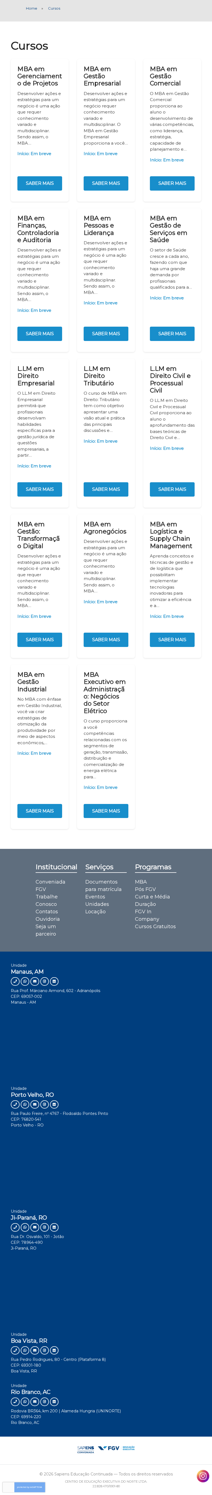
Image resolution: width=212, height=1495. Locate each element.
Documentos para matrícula (103, 885)
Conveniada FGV (50, 885)
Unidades (97, 904)
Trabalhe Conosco (47, 900)
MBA (141, 882)
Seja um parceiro (46, 930)
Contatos (47, 912)
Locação (95, 912)
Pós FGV (145, 889)
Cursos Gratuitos (155, 926)
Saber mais (40, 183)
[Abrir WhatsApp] (198, 1481)
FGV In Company (147, 915)
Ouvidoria (48, 919)
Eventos (95, 897)
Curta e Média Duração (152, 900)
